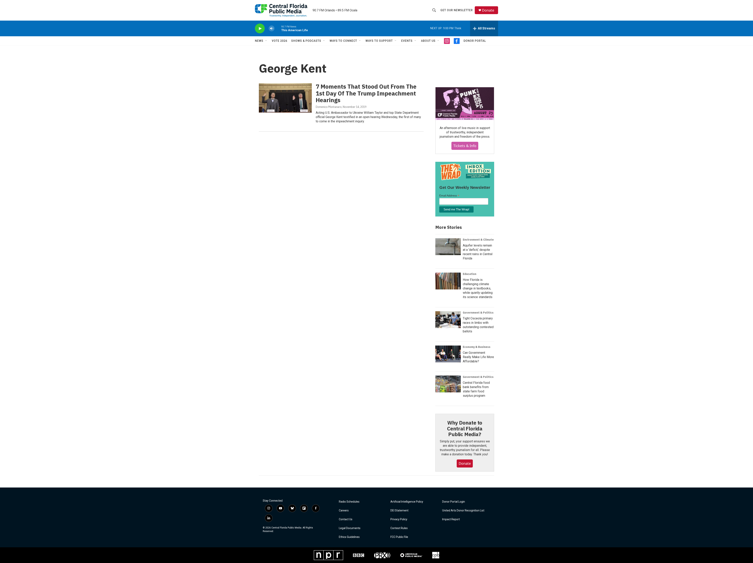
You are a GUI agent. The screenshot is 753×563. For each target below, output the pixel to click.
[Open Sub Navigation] (266, 40)
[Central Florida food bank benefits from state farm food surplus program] (448, 384)
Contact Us (345, 519)
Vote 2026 (279, 40)
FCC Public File (399, 537)
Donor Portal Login (453, 501)
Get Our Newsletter (456, 10)
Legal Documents (349, 528)
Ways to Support (379, 40)
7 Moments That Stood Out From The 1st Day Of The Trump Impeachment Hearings (366, 93)
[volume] (271, 28)
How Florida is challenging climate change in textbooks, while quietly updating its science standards (478, 288)
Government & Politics (478, 312)
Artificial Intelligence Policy (406, 501)
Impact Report (451, 519)
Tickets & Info (464, 145)
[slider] (277, 28)
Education (469, 274)
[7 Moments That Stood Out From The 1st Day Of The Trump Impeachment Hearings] (285, 98)
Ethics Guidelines (349, 537)
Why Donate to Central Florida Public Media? (464, 428)
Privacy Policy (398, 519)
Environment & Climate (478, 239)
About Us (428, 40)
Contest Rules (399, 528)
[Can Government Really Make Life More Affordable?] (448, 354)
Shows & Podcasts (306, 40)
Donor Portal (475, 40)
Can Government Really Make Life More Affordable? (478, 357)
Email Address (449, 195)
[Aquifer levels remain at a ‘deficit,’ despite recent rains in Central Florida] (448, 246)
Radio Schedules (349, 501)
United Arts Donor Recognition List (463, 510)
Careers (344, 510)
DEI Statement (399, 510)
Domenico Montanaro (329, 107)
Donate (488, 10)
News (259, 40)
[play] (260, 28)
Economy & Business (476, 347)
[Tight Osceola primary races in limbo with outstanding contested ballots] (448, 319)
